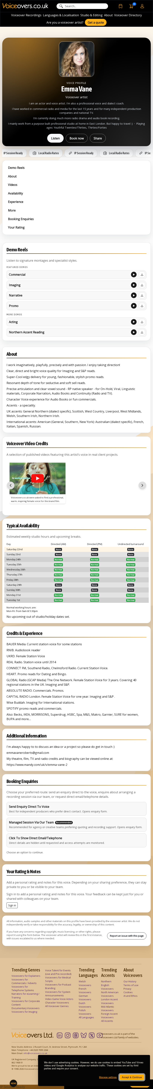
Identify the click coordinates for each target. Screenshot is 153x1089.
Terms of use (131, 985)
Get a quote (96, 22)
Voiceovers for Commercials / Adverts (24, 981)
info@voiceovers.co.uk (35, 1053)
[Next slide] (142, 485)
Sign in (12, 905)
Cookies (128, 992)
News (13, 1083)
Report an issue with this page (127, 935)
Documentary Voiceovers (26, 1008)
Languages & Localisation (61, 15)
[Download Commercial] (142, 275)
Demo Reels (16, 168)
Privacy (127, 988)
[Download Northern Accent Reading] (142, 332)
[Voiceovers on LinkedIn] (59, 1035)
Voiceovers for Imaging (24, 1011)
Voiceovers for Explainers (26, 975)
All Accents (107, 1021)
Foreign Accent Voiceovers (109, 1015)
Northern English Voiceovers (107, 985)
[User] (142, 6)
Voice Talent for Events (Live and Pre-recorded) (58, 972)
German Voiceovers (85, 997)
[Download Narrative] (142, 295)
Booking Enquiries (21, 219)
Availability (15, 193)
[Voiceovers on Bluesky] (83, 1035)
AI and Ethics (131, 995)
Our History (130, 981)
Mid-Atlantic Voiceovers (107, 1008)
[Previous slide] (11, 485)
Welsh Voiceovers (85, 983)
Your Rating (16, 227)
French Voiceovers (85, 990)
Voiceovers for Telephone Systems (23, 988)
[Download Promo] (142, 306)
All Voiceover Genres (57, 1006)
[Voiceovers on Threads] (75, 1035)
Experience (15, 202)
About (108, 15)
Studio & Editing (91, 15)
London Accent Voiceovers (109, 1001)
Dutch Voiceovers (85, 1004)
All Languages (86, 1017)
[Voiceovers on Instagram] (67, 1035)
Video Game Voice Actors (59, 999)
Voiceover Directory (128, 15)
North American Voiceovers (109, 994)
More (12, 210)
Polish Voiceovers (85, 1012)
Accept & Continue (132, 1077)
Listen (55, 138)
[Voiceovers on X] (91, 1035)
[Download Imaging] (142, 285)
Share (98, 138)
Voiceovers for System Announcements (57, 993)
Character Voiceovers (57, 1002)
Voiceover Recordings (26, 15)
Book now (77, 138)
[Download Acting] (142, 322)
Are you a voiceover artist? (64, 22)
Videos (12, 185)
